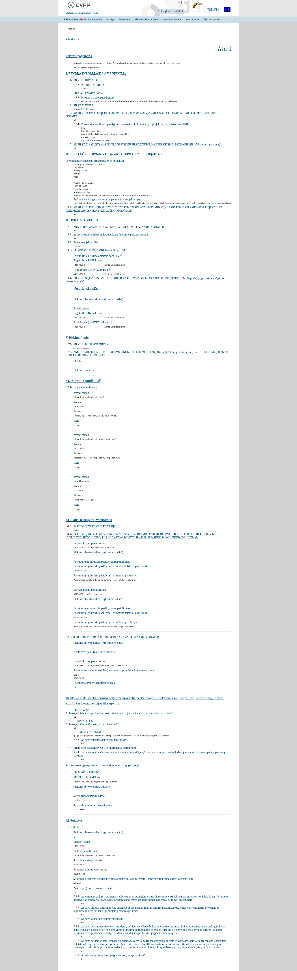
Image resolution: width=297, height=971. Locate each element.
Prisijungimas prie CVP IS (170, 11)
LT (184, 2)
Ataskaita (72, 29)
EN (179, 2)
